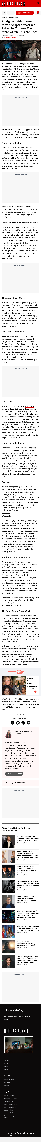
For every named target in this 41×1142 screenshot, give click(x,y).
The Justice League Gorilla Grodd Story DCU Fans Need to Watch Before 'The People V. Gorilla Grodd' (28, 914)
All (11, 13)
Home (3, 17)
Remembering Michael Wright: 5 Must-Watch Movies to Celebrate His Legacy (26, 869)
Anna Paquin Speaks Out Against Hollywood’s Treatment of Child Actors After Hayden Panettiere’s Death (27, 854)
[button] (39, 59)
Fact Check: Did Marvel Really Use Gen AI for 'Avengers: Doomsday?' (26, 943)
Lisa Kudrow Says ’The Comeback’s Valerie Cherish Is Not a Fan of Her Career (28, 838)
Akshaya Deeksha (10, 37)
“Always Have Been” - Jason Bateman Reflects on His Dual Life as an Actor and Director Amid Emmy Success (28, 959)
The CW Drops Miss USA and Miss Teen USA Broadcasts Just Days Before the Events (28, 928)
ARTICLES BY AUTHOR (14, 774)
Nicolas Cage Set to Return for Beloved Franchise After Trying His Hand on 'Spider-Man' (28, 884)
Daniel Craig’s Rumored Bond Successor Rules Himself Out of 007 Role (26, 898)
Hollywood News (13, 17)
